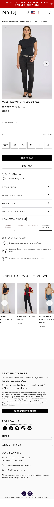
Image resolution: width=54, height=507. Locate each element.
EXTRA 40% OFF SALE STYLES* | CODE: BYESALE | (27, 3)
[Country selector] (33, 12)
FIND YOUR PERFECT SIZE (15, 211)
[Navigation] (44, 12)
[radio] (6, 145)
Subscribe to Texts (25, 411)
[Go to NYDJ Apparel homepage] (9, 14)
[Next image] (46, 63)
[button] (4, 303)
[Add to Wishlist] (6, 28)
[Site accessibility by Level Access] (27, 493)
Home (4, 21)
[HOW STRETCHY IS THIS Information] (26, 219)
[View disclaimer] (51, 4)
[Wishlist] (50, 13)
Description (9, 187)
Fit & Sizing (8, 203)
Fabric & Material (12, 195)
